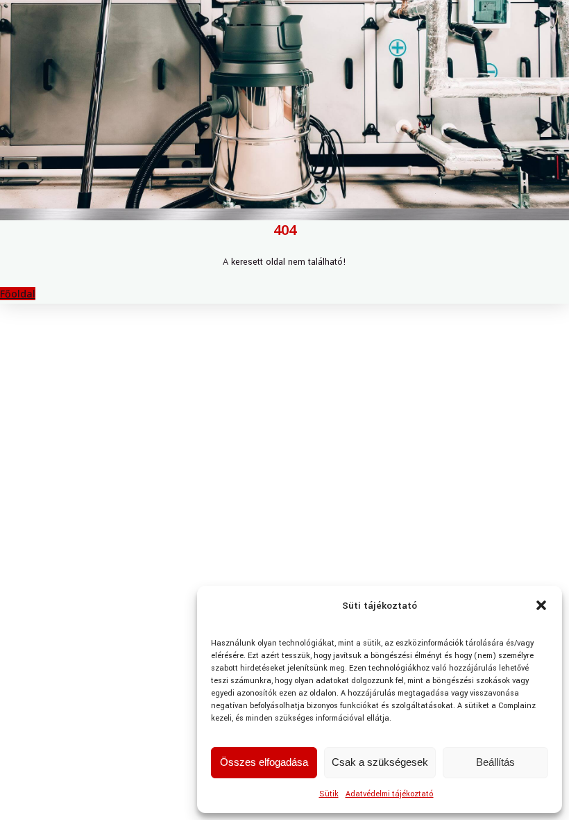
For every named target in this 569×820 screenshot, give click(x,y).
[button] (541, 605)
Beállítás (495, 762)
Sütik (329, 794)
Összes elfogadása (264, 762)
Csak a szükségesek (380, 762)
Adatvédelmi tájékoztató (390, 794)
